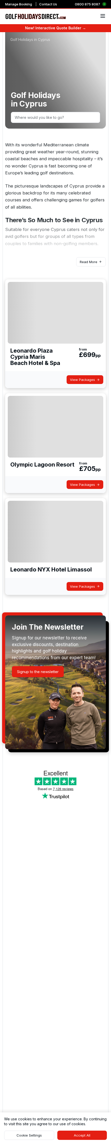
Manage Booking (18, 4)
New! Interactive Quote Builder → (55, 28)
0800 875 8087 (87, 4)
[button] (91, 261)
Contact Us (48, 4)
